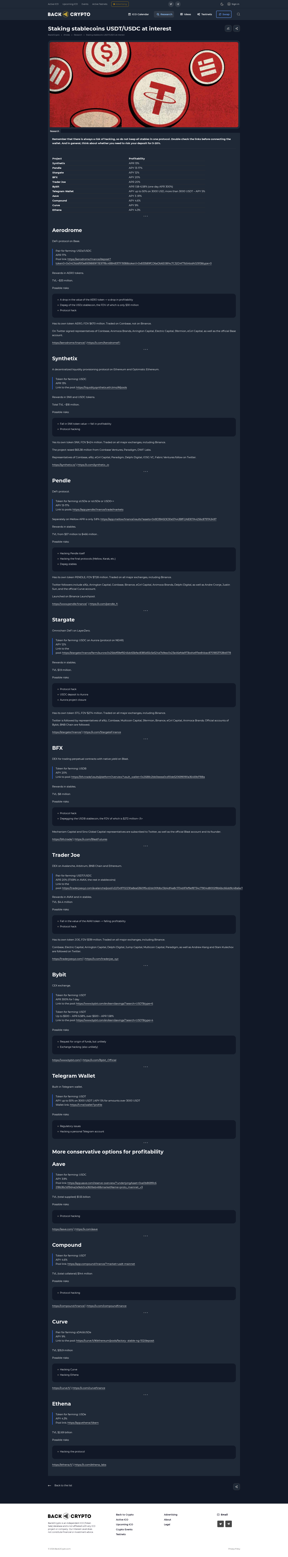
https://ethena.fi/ (62, 1464)
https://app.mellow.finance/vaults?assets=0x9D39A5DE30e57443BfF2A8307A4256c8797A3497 (158, 519)
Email (224, 1514)
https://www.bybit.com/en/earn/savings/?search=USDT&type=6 (114, 1003)
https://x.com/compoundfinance (106, 1305)
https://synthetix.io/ (64, 464)
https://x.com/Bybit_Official (99, 1060)
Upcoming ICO (124, 1524)
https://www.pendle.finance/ (69, 603)
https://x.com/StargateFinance (102, 732)
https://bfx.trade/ (62, 839)
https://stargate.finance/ (67, 732)
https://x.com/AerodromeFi (103, 342)
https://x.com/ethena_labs (90, 1464)
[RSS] (228, 28)
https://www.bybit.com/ (66, 1060)
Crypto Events (124, 1529)
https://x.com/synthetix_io (93, 464)
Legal (167, 1524)
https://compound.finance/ (68, 1305)
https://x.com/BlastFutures (91, 839)
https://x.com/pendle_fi (104, 603)
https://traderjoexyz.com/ (67, 958)
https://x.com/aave (86, 1229)
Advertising (170, 1514)
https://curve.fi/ (61, 1388)
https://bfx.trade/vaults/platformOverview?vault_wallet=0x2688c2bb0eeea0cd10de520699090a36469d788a (138, 776)
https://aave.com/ (62, 1229)
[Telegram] (178, 4)
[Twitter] (171, 4)
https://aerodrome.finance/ (68, 342)
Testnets (121, 1534)
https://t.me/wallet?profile (86, 1104)
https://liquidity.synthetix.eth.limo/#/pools (101, 387)
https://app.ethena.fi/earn (83, 1422)
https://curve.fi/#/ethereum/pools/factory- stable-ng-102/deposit (115, 1340)
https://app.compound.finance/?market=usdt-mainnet (101, 1263)
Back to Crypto (125, 1514)
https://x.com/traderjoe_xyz (101, 958)
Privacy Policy (234, 1549)
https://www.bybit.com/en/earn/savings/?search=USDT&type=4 (114, 1020)
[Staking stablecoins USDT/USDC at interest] (144, 84)
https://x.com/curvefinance (88, 1388)
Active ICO (122, 1519)
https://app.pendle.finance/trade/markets (97, 509)
